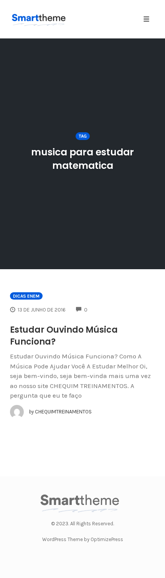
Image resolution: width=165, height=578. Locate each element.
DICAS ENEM (26, 296)
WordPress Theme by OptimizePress (82, 539)
